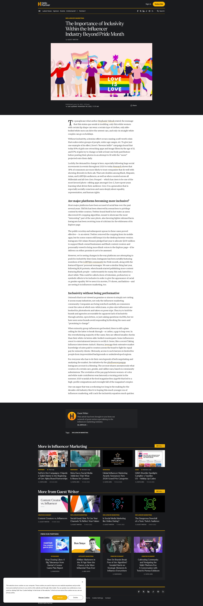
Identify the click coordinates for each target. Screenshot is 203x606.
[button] (71, 11)
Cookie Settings (97, 598)
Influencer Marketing (75, 18)
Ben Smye (87, 571)
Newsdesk (74, 470)
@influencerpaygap (116, 362)
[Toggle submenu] (77, 11)
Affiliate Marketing (86, 556)
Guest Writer (73, 40)
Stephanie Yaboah (106, 121)
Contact (108, 598)
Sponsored (55, 556)
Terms (88, 598)
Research (117, 166)
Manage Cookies (43, 597)
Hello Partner (47, 603)
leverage (109, 344)
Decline (75, 597)
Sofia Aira (43, 482)
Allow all (59, 597)
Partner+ (41, 470)
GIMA (137, 470)
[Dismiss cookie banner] (82, 581)
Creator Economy (44, 515)
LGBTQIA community (93, 262)
